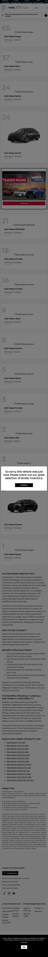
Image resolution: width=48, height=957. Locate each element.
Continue (24, 485)
